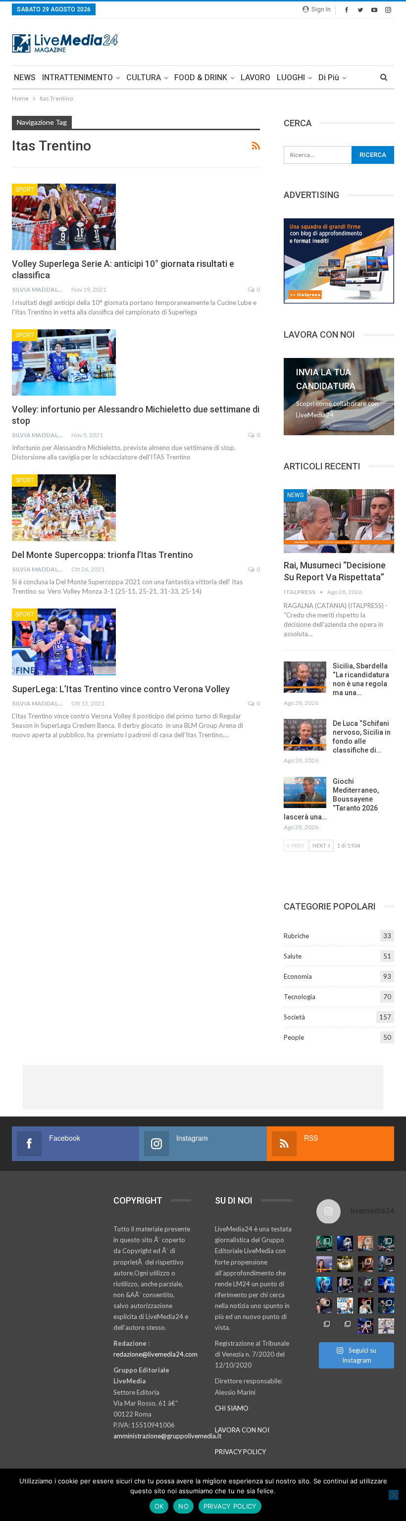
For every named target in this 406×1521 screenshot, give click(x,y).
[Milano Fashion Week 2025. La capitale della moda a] (386, 1326)
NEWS (25, 77)
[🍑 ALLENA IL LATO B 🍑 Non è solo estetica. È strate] (345, 1306)
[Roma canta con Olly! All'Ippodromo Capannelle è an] (366, 1244)
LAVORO (255, 77)
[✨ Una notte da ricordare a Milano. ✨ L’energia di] (345, 1326)
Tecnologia (299, 997)
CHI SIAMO (232, 1408)
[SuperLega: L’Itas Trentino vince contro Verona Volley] (64, 641)
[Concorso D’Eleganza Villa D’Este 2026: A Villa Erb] (345, 1264)
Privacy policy (230, 1506)
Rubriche (296, 936)
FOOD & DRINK (200, 77)
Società (294, 1017)
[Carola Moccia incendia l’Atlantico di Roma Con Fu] (324, 1326)
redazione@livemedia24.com (155, 1354)
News (295, 495)
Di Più (328, 77)
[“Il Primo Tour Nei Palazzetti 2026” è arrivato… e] (386, 1264)
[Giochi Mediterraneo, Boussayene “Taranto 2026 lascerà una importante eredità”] (305, 793)
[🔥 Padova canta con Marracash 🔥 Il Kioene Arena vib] (386, 1306)
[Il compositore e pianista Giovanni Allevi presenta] (345, 1285)
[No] (394, 1495)
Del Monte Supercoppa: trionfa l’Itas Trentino (102, 555)
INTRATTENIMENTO (77, 77)
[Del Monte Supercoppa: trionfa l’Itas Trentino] (64, 507)
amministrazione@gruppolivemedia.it (167, 1436)
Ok (159, 1506)
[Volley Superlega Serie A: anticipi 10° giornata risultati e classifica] (64, 217)
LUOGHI (291, 77)
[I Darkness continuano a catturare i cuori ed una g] (366, 1326)
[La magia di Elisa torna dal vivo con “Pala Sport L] (366, 1264)
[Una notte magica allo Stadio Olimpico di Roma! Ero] (386, 1244)
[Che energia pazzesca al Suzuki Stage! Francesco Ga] (386, 1285)
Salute (293, 956)
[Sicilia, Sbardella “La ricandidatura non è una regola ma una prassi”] (305, 677)
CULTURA (143, 77)
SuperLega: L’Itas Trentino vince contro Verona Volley (121, 689)
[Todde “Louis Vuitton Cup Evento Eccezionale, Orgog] (324, 1264)
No (183, 1506)
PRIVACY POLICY (240, 1452)
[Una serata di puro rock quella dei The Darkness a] (345, 1244)
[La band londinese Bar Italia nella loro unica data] (366, 1285)
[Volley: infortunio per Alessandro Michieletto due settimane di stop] (64, 362)
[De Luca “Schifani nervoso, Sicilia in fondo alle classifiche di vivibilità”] (305, 735)
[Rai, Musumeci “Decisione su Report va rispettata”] (339, 521)
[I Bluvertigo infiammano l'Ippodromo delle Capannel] (324, 1244)
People (294, 1037)
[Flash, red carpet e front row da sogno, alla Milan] (324, 1306)
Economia (298, 976)
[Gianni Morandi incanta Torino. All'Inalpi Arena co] (324, 1285)
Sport (24, 189)
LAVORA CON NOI (242, 1430)
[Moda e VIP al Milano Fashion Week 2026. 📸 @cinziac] (366, 1306)
